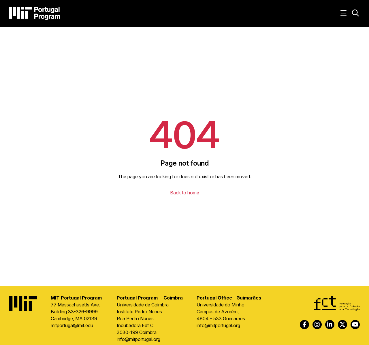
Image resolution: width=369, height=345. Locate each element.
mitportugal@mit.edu (72, 325)
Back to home (184, 193)
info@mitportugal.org (138, 339)
